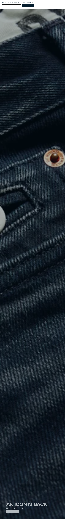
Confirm (28, 5)
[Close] (32, 259)
